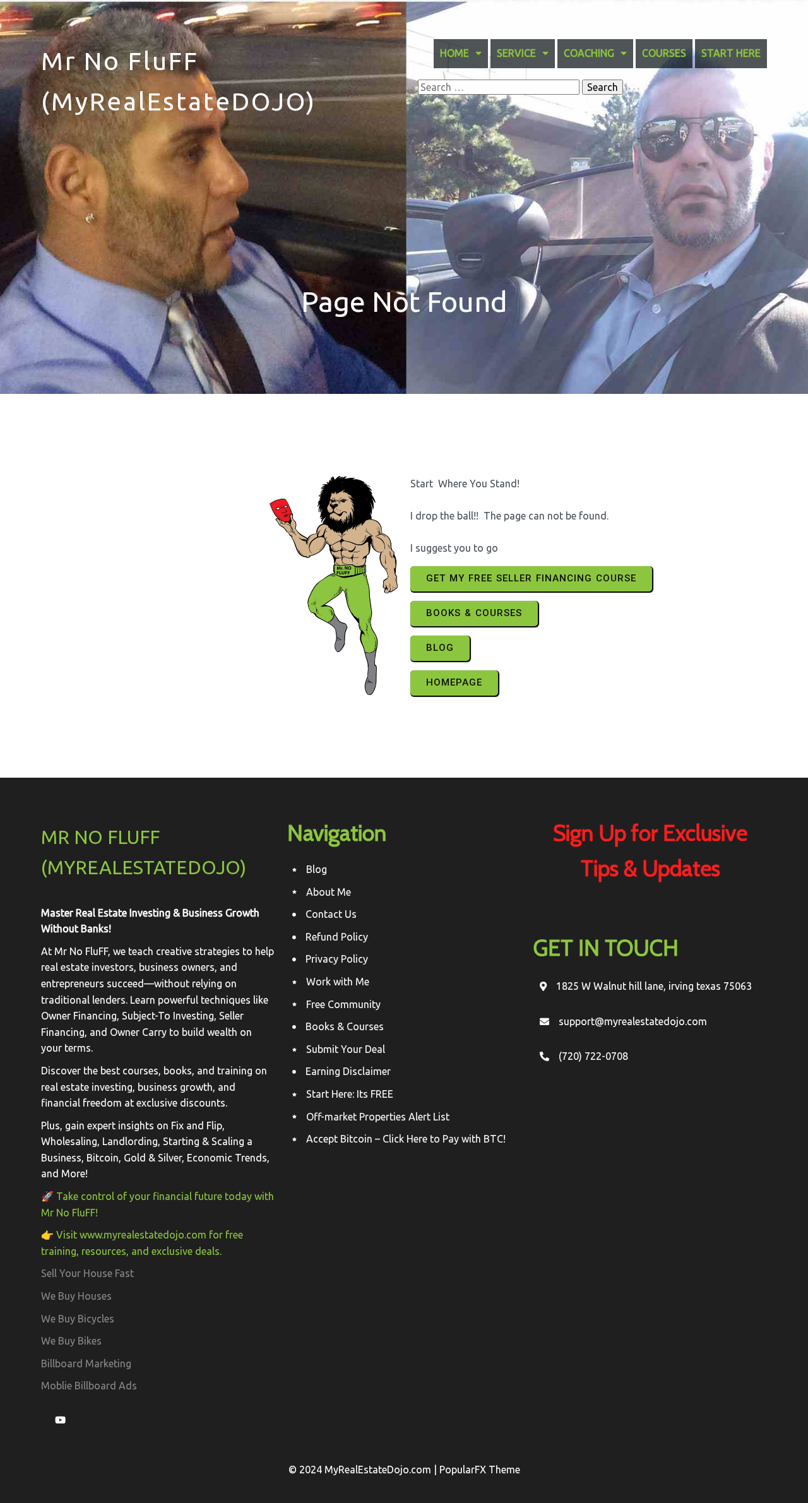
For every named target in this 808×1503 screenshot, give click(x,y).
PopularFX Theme (479, 1469)
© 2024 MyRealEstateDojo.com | (363, 1469)
